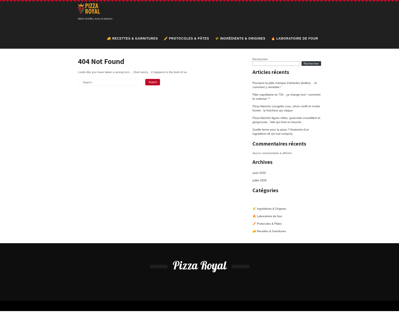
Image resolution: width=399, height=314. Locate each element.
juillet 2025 (259, 180)
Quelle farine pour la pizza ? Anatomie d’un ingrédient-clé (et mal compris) (280, 131)
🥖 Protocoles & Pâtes (186, 38)
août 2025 (259, 172)
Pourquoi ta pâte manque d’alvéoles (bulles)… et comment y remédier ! (284, 85)
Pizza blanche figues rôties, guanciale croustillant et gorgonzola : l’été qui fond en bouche (286, 120)
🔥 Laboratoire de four (294, 38)
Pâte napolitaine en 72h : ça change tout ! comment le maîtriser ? (286, 96)
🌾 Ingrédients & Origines (240, 38)
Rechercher (260, 59)
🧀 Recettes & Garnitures (132, 38)
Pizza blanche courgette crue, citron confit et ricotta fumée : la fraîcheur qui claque (286, 108)
